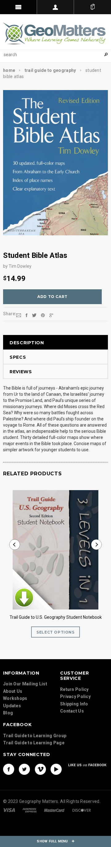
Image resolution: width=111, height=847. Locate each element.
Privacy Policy (75, 696)
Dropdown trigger (55, 7)
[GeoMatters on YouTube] (56, 769)
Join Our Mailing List (25, 683)
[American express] (29, 810)
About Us (12, 691)
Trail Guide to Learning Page (33, 742)
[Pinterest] (43, 314)
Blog (8, 712)
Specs (18, 357)
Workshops (15, 698)
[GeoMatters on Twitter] (24, 769)
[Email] (18, 314)
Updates (12, 705)
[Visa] (9, 810)
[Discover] (82, 810)
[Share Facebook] (26, 314)
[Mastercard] (54, 810)
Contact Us (72, 711)
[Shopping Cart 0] (92, 7)
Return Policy (74, 689)
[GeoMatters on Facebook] (8, 769)
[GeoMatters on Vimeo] (40, 769)
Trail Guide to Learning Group (34, 735)
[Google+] (51, 314)
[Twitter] (34, 314)
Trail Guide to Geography (50, 70)
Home (9, 70)
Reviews (21, 371)
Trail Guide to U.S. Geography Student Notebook (56, 617)
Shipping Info (74, 703)
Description (27, 342)
